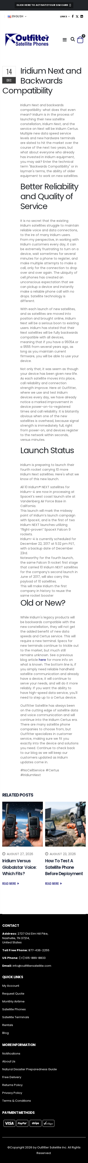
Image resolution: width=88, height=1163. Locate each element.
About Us (8, 1061)
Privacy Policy (12, 1093)
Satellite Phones (14, 1009)
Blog (5, 1033)
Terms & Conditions (16, 1101)
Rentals (7, 1025)
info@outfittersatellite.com (32, 966)
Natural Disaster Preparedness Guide (29, 1069)
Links (63, 16)
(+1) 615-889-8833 (32, 958)
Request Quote (13, 993)
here (42, 660)
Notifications (11, 1053)
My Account (10, 986)
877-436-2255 (38, 950)
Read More (9, 883)
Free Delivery (11, 1077)
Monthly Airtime (13, 1001)
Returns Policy (12, 1085)
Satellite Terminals (15, 1017)
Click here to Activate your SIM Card (42, 5)
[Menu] (65, 40)
